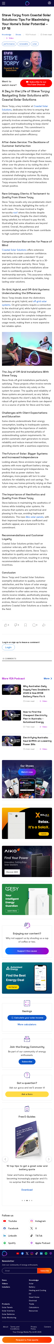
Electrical (33, 1300)
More (47, 678)
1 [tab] (22, 1200)
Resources (33, 1311)
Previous (5, 1159)
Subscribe (27, 1061)
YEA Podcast (30, 34)
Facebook (13, 1228)
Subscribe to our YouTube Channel (36, 83)
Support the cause (27, 951)
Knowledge (6, 34)
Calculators (34, 1307)
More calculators (27, 1024)
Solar (31, 1283)
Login (8, 647)
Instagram (40, 1221)
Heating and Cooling (37, 1290)
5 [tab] (31, 1200)
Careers (47, 1327)
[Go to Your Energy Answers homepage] (27, 3)
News (4, 1280)
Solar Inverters (8, 1311)
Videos (5, 1283)
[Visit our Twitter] (27, 1253)
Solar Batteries (8, 1314)
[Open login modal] (49, 3)
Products (6, 1304)
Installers (6, 1287)
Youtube (12, 1221)
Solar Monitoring (9, 1317)
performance (9, 44)
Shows (18, 34)
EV (30, 1294)
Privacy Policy (34, 1328)
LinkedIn (12, 1235)
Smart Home (34, 1297)
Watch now (27, 772)
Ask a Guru (27, 1094)
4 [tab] (29, 1200)
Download (27, 1193)
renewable (23, 44)
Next (48, 1159)
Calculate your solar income (28, 1017)
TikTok (38, 1235)
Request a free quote (27, 1340)
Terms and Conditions (14, 1328)
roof (15, 212)
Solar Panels (7, 1307)
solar (35, 44)
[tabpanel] (27, 1157)
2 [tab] (24, 1200)
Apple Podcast (42, 1243)
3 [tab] (27, 1200)
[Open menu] (4, 3)
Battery (32, 1287)
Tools (31, 1304)
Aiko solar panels (35, 516)
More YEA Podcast (13, 678)
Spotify (12, 1243)
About (5, 1327)
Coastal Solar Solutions (14, 249)
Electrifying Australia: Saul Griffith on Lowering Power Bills (37, 741)
